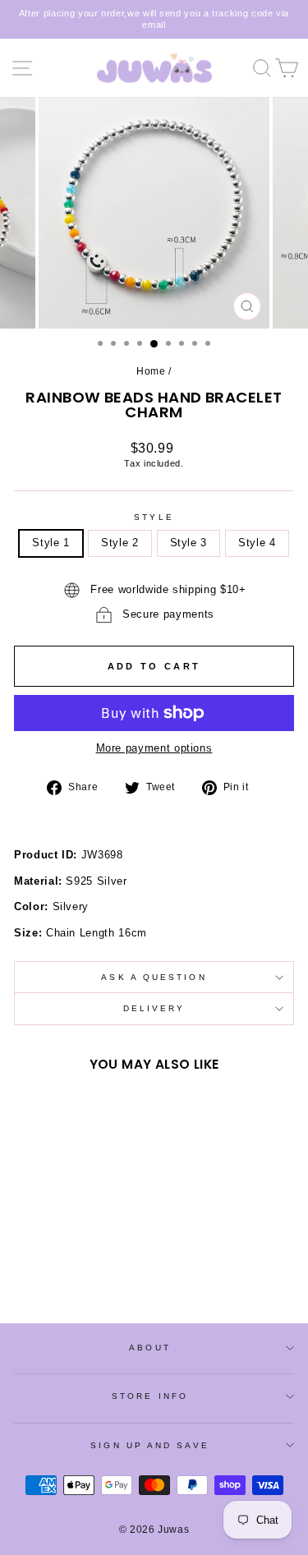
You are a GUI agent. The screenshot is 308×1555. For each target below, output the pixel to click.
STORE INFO (150, 1396)
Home (151, 371)
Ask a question (153, 977)
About (149, 1347)
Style (153, 517)
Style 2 (120, 542)
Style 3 (189, 542)
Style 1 (51, 542)
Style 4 (257, 542)
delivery (154, 1008)
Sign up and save (149, 1445)
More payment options (154, 748)
